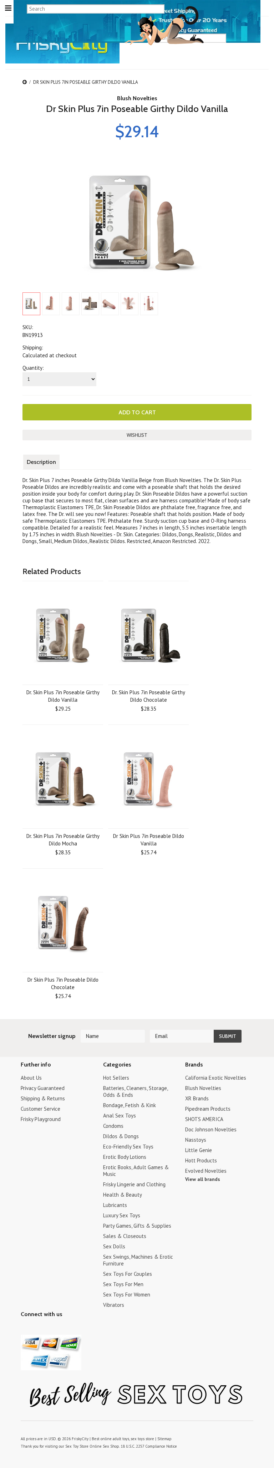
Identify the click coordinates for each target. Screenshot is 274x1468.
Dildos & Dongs (121, 1136)
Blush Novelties (137, 98)
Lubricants (115, 1205)
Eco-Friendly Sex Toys (128, 1146)
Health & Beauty (122, 1194)
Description (41, 462)
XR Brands (197, 1098)
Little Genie (198, 1150)
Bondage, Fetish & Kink (129, 1105)
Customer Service (40, 1108)
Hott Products (201, 1160)
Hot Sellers (116, 1077)
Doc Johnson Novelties (211, 1129)
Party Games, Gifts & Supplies (137, 1225)
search (250, 38)
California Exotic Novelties (215, 1077)
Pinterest (50, 1328)
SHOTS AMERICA (204, 1119)
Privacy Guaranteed (43, 1088)
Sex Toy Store (76, 1446)
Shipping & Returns (43, 1098)
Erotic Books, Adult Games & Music (136, 1170)
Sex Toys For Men (123, 1284)
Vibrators (113, 1304)
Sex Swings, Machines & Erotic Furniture (138, 1260)
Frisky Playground (41, 1119)
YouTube (37, 1328)
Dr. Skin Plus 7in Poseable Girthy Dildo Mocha (63, 840)
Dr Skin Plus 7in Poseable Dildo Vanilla (148, 840)
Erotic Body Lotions (124, 1157)
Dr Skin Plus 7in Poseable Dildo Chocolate (62, 983)
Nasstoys (195, 1139)
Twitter (25, 1328)
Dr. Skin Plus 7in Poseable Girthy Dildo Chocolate (148, 696)
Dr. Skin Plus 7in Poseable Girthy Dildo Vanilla (63, 696)
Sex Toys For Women (126, 1294)
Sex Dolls (114, 1246)
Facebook (62, 1328)
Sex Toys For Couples (127, 1273)
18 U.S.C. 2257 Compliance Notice (149, 1446)
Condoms (113, 1125)
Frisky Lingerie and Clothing (134, 1184)
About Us (31, 1077)
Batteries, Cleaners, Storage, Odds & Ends (135, 1091)
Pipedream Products (207, 1108)
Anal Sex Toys (119, 1115)
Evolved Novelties (206, 1170)
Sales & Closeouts (124, 1236)
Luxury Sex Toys (121, 1215)
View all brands (202, 1179)
